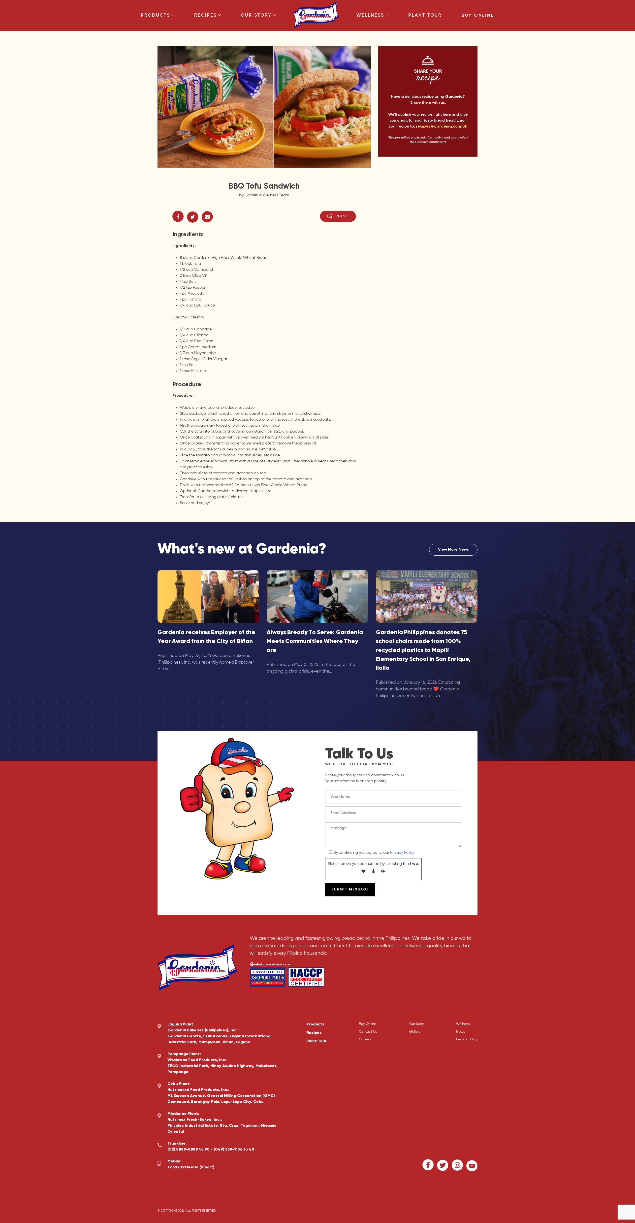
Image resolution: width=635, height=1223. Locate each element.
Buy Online (478, 15)
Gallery (414, 1031)
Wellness (370, 15)
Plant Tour (425, 15)
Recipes (205, 15)
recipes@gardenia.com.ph (441, 127)
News (460, 1031)
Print (342, 216)
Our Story (256, 15)
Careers (365, 1039)
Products (155, 15)
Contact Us (368, 1031)
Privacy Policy (402, 853)
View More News (453, 550)
